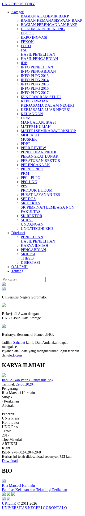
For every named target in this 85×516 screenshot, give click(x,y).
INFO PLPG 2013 (35, 76)
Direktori (18, 233)
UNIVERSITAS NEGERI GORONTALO (34, 508)
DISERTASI (30, 262)
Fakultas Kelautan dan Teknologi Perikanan (34, 490)
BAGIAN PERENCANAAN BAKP (49, 25)
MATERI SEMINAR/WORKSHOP (48, 131)
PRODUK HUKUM (36, 190)
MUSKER (29, 139)
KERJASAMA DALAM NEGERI (47, 105)
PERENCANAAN (35, 165)
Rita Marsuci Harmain (18, 485)
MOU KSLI (30, 135)
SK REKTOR (31, 216)
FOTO (26, 46)
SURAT (27, 220)
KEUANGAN (32, 114)
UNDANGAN (32, 224)
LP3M (25, 118)
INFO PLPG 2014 (35, 80)
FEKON (27, 42)
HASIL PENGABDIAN (39, 59)
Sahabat (19, 342)
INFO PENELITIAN (37, 67)
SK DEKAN (30, 203)
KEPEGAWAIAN (35, 101)
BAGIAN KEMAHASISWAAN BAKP (51, 20)
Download (10, 461)
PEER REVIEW (33, 148)
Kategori (17, 12)
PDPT (25, 144)
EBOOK (27, 33)
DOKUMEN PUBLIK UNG (43, 29)
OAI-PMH (19, 267)
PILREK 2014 (32, 169)
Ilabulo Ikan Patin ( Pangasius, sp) (27, 380)
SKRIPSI (28, 254)
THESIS (27, 258)
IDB (24, 63)
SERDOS (28, 199)
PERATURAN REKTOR (40, 161)
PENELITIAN (32, 237)
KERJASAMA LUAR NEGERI (45, 110)
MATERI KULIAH (36, 127)
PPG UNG (29, 182)
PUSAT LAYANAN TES (40, 195)
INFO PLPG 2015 (35, 84)
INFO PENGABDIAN (38, 71)
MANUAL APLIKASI (38, 122)
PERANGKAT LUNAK (40, 156)
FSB (24, 50)
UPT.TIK (9, 503)
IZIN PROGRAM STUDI (41, 97)
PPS (24, 186)
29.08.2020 (24, 384)
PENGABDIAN (33, 250)
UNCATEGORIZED (37, 229)
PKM (25, 173)
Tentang (17, 271)
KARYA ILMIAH (34, 245)
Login (17, 355)
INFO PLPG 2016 (35, 88)
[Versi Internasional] (4, 284)
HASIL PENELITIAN (38, 54)
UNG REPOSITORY (18, 4)
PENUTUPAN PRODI (38, 152)
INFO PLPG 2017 (35, 93)
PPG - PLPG (30, 178)
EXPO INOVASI (34, 37)
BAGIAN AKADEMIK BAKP (45, 16)
